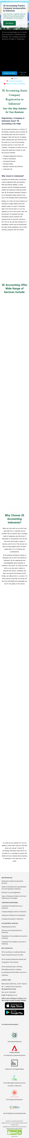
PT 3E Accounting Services (20, 1126)
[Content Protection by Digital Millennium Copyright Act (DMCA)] (14, 1134)
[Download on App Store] (14, 1005)
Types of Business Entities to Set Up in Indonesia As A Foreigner (14, 897)
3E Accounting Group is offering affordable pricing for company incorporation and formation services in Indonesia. (14, 971)
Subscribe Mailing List (14, 257)
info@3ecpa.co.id (11, 995)
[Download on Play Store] (14, 1012)
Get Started (9, 23)
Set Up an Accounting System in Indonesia (12, 931)
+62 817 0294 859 (10, 992)
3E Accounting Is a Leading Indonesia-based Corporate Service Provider (14, 953)
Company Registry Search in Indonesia (14, 911)
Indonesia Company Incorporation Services (12, 882)
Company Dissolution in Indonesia (12, 919)
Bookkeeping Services (9, 927)
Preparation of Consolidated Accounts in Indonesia (14, 937)
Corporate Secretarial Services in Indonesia (12, 907)
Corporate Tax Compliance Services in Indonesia (14, 943)
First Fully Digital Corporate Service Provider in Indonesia (14, 1084)
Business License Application (11, 892)
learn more (23, 72)
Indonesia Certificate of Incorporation (13, 915)
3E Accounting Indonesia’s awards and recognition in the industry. (14, 960)
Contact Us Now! (9, 73)
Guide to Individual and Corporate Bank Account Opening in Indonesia (14, 888)
